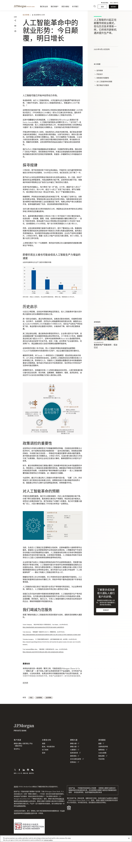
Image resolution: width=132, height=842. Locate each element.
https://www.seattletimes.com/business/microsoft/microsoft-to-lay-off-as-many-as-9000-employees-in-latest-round (51, 634)
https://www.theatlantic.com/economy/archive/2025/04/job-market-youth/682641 (43, 627)
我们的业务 (44, 6)
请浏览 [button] (16, 787)
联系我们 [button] (113, 7)
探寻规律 (100, 70)
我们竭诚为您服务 (103, 85)
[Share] (15, 20)
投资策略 (26, 15)
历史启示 (100, 74)
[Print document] (15, 31)
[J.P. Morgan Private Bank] (24, 6)
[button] (104, 2)
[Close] (129, 838)
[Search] (94, 6)
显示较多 (25, 683)
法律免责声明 (21, 806)
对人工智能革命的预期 (104, 81)
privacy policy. (48, 840)
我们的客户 (55, 6)
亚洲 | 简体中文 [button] (114, 2)
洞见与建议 (65, 6)
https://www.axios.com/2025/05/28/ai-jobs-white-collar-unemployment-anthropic (43, 652)
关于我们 (75, 6)
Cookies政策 (102, 753)
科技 (31, 697)
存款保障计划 (28, 813)
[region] (66, 838)
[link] (106, 333)
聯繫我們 (106, 610)
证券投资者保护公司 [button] (24, 801)
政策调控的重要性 (103, 78)
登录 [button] (102, 7)
